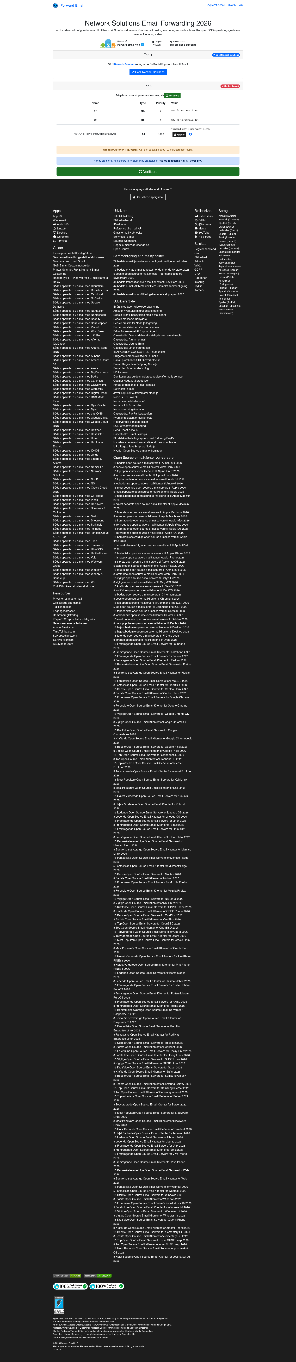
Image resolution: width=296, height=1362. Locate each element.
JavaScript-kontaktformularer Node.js (135, 393)
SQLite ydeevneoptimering (129, 426)
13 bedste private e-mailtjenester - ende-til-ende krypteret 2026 (151, 269)
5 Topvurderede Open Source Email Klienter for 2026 (152, 773)
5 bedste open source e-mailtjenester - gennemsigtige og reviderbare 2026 (147, 276)
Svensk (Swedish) (228, 295)
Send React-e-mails (125, 430)
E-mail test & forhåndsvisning (131, 368)
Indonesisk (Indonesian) (225, 257)
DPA (197, 274)
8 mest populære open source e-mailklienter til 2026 (149, 623)
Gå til (227, 54)
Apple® (57, 216)
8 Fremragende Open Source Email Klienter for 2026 (151, 652)
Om (196, 253)
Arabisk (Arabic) (227, 215)
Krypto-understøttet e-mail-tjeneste (134, 385)
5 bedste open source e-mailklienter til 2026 (146, 598)
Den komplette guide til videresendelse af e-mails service (148, 376)
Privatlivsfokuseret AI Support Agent (135, 331)
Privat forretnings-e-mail (67, 598)
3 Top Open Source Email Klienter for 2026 (147, 759)
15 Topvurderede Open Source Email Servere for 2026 (147, 765)
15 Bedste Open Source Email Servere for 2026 (150, 689)
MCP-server (120, 372)
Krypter (180, 134)
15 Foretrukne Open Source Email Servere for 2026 (151, 699)
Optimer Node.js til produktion (131, 380)
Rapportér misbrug (200, 280)
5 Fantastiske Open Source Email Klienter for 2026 (150, 868)
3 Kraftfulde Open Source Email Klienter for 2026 (152, 740)
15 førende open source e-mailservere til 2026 (151, 512)
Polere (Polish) (227, 277)
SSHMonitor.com (63, 640)
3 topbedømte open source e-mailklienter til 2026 (148, 483)
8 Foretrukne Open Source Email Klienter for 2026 (151, 1055)
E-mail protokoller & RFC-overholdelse (137, 360)
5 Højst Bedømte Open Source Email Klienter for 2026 (151, 1133)
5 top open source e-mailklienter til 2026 (150, 607)
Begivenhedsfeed (205, 249)
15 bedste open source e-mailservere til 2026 (147, 463)
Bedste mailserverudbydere (130, 319)
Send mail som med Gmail (69, 261)
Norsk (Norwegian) (229, 273)
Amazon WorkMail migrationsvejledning (137, 311)
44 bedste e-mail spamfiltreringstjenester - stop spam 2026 (148, 294)
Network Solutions (125, 64)
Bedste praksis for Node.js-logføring (135, 323)
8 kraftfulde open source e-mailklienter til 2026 (146, 590)
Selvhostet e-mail (123, 237)
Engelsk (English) (228, 233)
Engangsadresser (64, 611)
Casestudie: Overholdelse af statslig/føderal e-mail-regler (147, 335)
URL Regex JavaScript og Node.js (134, 446)
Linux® (61, 228)
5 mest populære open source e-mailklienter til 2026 (148, 492)
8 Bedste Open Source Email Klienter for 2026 (149, 693)
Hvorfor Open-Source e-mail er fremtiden (138, 450)
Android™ (62, 224)
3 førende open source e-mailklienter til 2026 (145, 640)
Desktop (61, 232)
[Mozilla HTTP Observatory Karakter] (98, 1275)
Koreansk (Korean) (229, 269)
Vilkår (197, 265)
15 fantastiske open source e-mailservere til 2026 (151, 553)
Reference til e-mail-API (127, 228)
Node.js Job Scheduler (127, 405)
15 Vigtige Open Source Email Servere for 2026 (151, 716)
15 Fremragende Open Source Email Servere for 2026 (149, 646)
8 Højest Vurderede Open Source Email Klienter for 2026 (149, 806)
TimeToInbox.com (64, 631)
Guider (58, 247)
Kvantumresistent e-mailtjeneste (132, 417)
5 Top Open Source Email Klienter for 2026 (150, 1092)
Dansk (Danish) (227, 226)
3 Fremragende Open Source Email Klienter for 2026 (149, 1164)
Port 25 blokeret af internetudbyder (74, 586)
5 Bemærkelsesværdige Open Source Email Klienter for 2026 (150, 1180)
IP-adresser (120, 224)
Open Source (121, 249)
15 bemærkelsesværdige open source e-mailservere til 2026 (150, 539)
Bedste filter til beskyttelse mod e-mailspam (139, 315)
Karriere (199, 290)
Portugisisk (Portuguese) (226, 282)
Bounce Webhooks (125, 241)
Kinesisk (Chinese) (229, 219)
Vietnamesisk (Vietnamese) (226, 311)
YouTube (203, 232)
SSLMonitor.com (63, 644)
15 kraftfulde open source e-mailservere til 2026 (147, 586)
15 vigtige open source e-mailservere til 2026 (146, 578)
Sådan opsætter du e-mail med (78, 286)
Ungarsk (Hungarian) (230, 251)
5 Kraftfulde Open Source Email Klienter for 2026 (146, 1071)
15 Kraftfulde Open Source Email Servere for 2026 (145, 732)
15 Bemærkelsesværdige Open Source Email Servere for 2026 (152, 666)
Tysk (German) (227, 244)
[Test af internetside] (70, 1286)
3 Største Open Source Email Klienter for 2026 (147, 1199)
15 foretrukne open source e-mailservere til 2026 (149, 570)
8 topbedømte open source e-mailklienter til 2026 (148, 615)
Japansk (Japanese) (230, 266)
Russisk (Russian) (228, 287)
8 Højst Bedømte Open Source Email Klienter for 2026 (152, 1259)
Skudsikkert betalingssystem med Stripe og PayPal (144, 438)
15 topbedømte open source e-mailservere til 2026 (148, 479)
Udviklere (120, 210)
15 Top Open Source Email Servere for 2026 (148, 755)
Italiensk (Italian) (227, 262)
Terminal (61, 241)
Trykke (198, 286)
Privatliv (231, 5)
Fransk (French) (227, 241)
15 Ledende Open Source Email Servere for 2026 (151, 812)
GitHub (202, 220)
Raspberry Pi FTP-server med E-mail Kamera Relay (80, 280)
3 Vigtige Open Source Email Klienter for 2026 (150, 724)
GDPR (198, 269)
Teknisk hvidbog (123, 216)
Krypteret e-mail (215, 5)
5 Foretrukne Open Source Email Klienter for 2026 (150, 707)
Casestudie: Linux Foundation (131, 348)
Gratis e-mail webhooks (127, 232)
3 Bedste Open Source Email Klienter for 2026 (149, 751)
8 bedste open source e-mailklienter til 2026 (146, 467)
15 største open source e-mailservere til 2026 (149, 561)
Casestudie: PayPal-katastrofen (132, 413)
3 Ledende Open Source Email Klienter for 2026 (150, 816)
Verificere (173, 95)
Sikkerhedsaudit (123, 220)
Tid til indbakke (62, 607)
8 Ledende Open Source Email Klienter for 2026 (151, 981)
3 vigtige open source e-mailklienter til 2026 (145, 582)
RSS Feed (204, 237)
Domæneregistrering (65, 615)
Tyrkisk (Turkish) (227, 302)
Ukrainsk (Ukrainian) (230, 305)
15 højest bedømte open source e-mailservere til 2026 (152, 498)
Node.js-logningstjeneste (128, 409)
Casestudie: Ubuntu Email (129, 343)
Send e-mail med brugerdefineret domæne (78, 257)
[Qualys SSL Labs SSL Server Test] (67, 1275)
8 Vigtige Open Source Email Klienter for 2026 (147, 903)
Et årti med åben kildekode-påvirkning (136, 306)
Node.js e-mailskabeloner (129, 401)
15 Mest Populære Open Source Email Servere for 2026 (150, 781)
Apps (57, 210)
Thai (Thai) (225, 298)
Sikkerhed (200, 257)
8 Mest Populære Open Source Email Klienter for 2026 (149, 790)
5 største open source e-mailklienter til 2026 (148, 566)
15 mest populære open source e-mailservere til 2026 (149, 487)
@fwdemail (205, 224)
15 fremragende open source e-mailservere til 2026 (151, 520)
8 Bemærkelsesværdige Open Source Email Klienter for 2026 (151, 675)
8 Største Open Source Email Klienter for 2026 (147, 1047)
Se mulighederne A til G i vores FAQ (181, 160)
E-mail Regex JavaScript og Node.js (135, 364)
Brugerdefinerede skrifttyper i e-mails (135, 356)
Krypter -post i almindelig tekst (74, 619)
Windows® (59, 220)
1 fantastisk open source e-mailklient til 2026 (148, 557)
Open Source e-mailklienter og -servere (143, 457)
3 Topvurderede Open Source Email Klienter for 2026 (150, 1106)
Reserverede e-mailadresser (70, 623)
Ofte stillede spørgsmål (149, 197)
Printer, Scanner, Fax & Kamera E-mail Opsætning (76, 271)
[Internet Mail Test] (106, 1286)
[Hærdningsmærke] (59, 1304)
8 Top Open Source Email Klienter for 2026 (146, 927)
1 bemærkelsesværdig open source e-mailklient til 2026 (150, 547)
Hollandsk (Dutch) (228, 230)
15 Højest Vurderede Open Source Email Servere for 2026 (150, 798)
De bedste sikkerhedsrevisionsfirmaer (136, 327)
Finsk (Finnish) (227, 237)
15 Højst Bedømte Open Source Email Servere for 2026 (152, 1129)
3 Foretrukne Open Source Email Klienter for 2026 (151, 1207)
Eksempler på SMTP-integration (72, 253)
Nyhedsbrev (205, 216)
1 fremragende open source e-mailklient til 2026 (148, 533)
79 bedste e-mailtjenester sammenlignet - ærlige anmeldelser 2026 (150, 263)
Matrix (202, 228)
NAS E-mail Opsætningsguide (71, 265)
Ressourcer (61, 593)
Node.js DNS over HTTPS (129, 397)
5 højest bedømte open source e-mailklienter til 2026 (151, 506)
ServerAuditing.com (65, 635)
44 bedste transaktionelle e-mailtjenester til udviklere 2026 (148, 282)
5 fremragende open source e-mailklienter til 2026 (150, 524)
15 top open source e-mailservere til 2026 (146, 471)
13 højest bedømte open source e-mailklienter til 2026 (151, 631)
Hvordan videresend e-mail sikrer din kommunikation (145, 442)
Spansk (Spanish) (228, 291)
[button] (190, 134)
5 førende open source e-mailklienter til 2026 (150, 516)
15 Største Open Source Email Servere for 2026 (148, 1043)
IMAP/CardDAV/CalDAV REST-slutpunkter (139, 352)
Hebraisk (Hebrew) (229, 248)
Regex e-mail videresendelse (131, 245)
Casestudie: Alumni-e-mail (129, 339)
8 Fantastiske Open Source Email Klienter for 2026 (150, 685)
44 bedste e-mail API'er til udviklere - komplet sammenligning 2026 (150, 288)
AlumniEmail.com (63, 627)
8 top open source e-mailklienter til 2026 (145, 475)
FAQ (240, 5)
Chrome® (62, 237)
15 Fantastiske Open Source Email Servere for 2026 (150, 681)
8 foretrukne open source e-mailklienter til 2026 (148, 574)
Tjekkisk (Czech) (228, 223)
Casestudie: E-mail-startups (130, 434)
